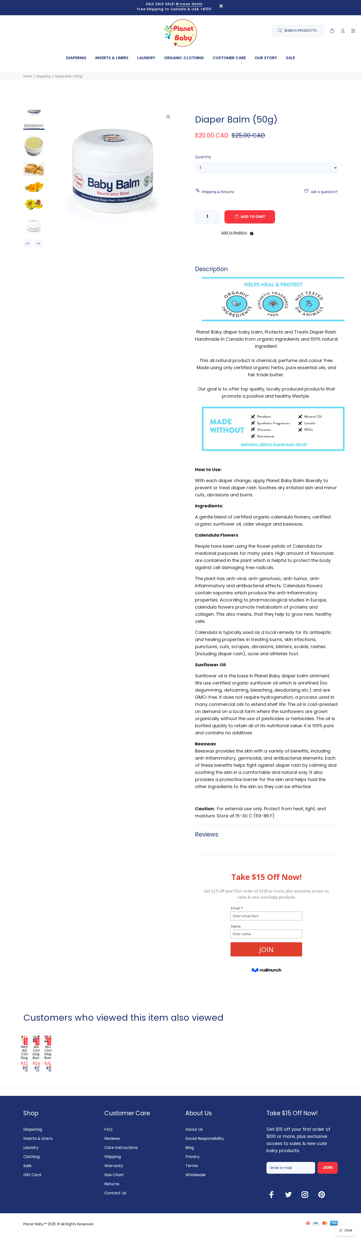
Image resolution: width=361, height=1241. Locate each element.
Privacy (192, 1156)
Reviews (112, 1138)
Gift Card (32, 1175)
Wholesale (195, 1175)
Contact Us (115, 1193)
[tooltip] (251, 233)
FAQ (108, 1129)
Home (27, 76)
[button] (233, 232)
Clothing (31, 1156)
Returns (111, 1184)
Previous (28, 243)
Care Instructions (121, 1147)
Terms (191, 1166)
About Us (194, 1129)
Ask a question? (324, 191)
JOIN (328, 1167)
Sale (27, 1166)
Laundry (31, 1147)
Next (38, 243)
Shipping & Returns (218, 191)
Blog (189, 1147)
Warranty (113, 1166)
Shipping (112, 1156)
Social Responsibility (204, 1138)
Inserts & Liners (38, 1138)
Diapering (43, 76)
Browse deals (189, 3)
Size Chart (114, 1175)
